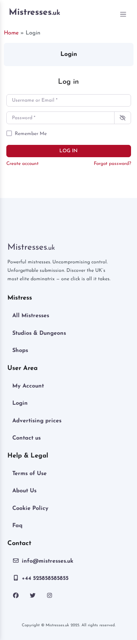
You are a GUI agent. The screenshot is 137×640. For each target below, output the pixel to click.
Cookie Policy (30, 508)
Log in (68, 151)
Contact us (26, 438)
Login (20, 403)
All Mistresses (30, 316)
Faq (17, 526)
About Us (24, 491)
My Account (28, 386)
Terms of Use (29, 473)
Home (11, 33)
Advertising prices (36, 421)
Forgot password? (112, 163)
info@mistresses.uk (47, 561)
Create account (22, 163)
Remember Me (31, 133)
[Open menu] (123, 14)
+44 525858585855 (45, 578)
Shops (20, 350)
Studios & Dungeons (39, 333)
